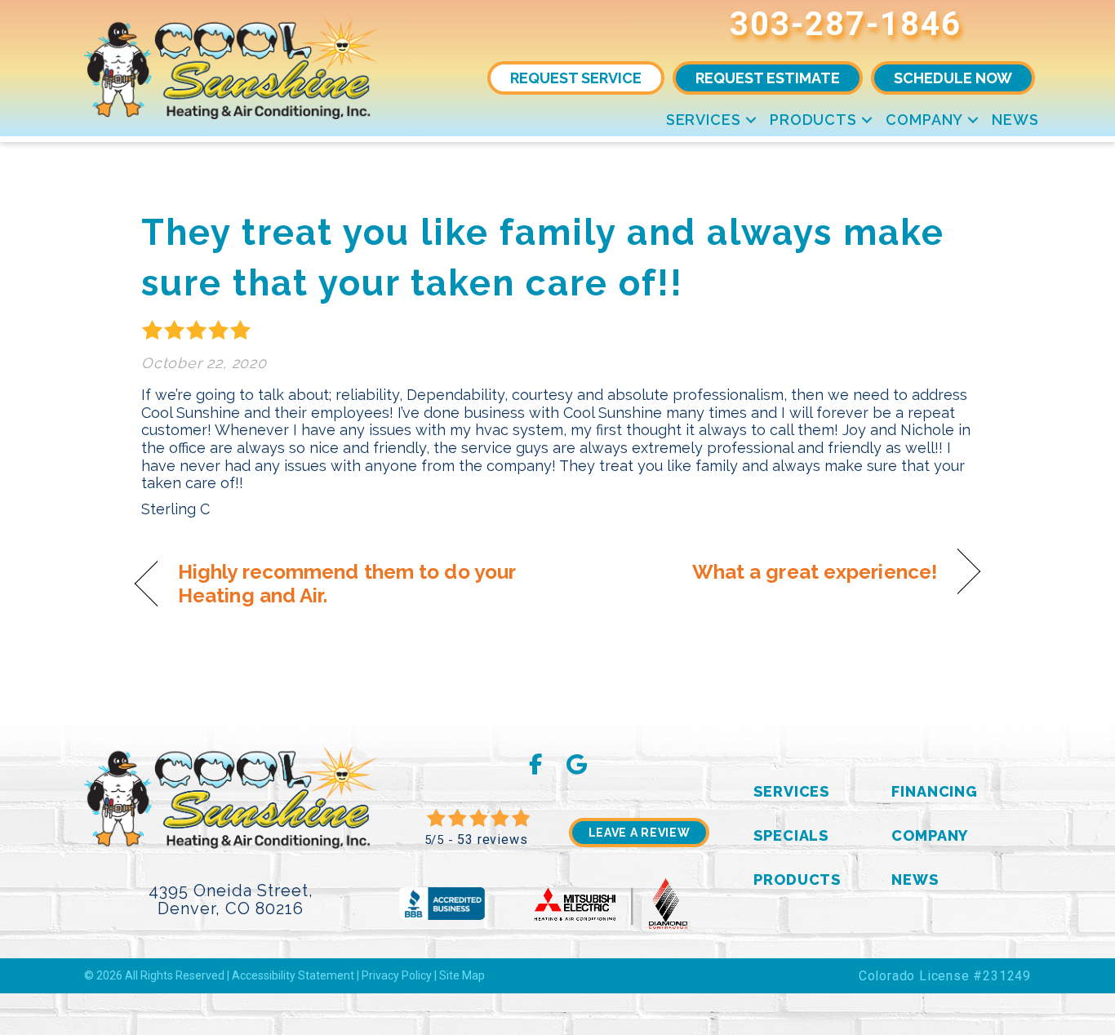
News (1015, 119)
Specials (790, 835)
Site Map (462, 975)
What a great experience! (814, 572)
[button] (751, 119)
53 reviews (492, 839)
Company (924, 119)
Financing (934, 791)
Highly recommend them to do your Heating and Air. (346, 583)
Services (703, 119)
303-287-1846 (846, 24)
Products (813, 119)
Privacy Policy (397, 975)
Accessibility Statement (293, 975)
